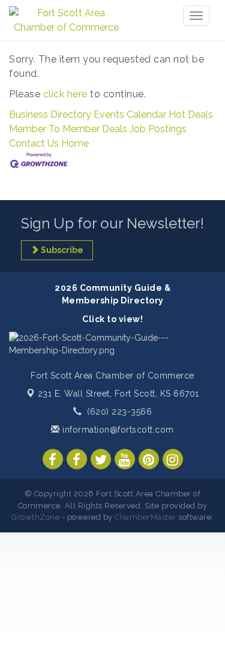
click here (65, 94)
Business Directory (50, 114)
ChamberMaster (145, 517)
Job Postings (158, 129)
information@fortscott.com (117, 429)
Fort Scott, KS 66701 (118, 393)
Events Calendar (130, 114)
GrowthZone (35, 517)
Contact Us (34, 143)
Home (75, 143)
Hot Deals (191, 114)
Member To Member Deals (68, 129)
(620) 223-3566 (119, 411)
